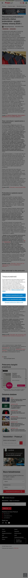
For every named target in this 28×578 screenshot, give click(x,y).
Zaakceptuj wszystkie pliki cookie (14, 295)
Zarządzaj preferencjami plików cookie (14, 302)
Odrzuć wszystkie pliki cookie (14, 299)
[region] (14, 289)
